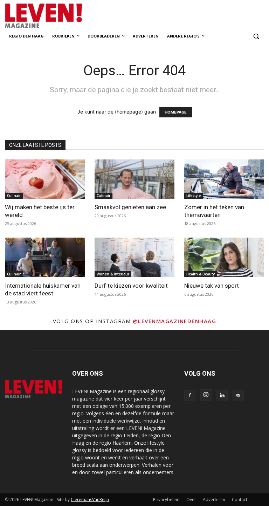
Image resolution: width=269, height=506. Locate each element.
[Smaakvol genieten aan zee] (134, 179)
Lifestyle (193, 195)
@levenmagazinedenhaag (174, 320)
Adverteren (214, 499)
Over (191, 499)
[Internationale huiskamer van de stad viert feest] (45, 257)
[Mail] (238, 395)
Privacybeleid (166, 499)
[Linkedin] (222, 395)
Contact (239, 499)
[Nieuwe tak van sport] (224, 257)
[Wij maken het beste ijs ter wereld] (45, 179)
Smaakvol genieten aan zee (130, 207)
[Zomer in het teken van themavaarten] (224, 179)
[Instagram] (206, 395)
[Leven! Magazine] (52, 16)
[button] (256, 36)
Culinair (14, 195)
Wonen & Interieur (113, 274)
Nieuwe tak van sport (211, 285)
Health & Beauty (200, 274)
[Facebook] (189, 395)
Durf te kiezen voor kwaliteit (131, 285)
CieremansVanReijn (90, 499)
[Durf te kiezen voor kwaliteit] (134, 257)
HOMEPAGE (176, 112)
